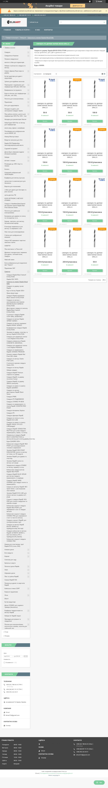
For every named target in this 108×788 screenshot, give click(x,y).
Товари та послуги (12, 38)
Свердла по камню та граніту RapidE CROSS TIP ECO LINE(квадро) (16, 424)
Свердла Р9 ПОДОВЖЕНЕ (15, 399)
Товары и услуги (22, 30)
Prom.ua (64, 771)
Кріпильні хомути (10, 563)
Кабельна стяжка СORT (12, 588)
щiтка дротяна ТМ (10, 195)
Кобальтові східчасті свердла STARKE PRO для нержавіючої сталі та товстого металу (17, 516)
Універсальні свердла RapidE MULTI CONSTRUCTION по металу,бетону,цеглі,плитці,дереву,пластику (21, 437)
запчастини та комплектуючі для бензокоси (15, 182)
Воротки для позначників (12, 186)
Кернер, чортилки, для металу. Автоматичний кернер (14, 222)
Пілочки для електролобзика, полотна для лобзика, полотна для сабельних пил (16, 626)
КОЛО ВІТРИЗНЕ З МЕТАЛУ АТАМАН (14, 199)
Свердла (23, 38)
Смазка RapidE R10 (11, 580)
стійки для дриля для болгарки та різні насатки (15, 191)
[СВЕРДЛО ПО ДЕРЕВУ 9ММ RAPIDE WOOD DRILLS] (94, 238)
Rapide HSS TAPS (12, 279)
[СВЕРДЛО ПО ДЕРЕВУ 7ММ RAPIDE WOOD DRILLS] (44, 238)
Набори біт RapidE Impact (13, 616)
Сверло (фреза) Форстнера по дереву (14, 72)
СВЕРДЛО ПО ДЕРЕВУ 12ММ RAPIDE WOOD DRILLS (70, 105)
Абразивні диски (10, 573)
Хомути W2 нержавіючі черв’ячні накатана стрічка (15, 241)
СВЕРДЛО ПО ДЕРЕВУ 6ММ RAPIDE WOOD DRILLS (95, 205)
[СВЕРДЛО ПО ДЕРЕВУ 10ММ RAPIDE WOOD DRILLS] (44, 88)
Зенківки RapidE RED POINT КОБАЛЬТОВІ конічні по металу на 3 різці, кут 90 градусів (17, 452)
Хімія (6, 570)
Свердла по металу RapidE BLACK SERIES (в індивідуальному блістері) (15, 526)
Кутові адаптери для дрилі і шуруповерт (13, 77)
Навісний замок (9, 259)
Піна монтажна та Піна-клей (13, 249)
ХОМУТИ (7, 246)
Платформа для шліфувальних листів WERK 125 (15, 132)
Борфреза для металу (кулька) (14, 178)
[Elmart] (14, 22)
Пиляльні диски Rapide (12, 566)
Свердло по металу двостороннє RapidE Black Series (15, 392)
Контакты (48, 30)
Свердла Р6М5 (11, 396)
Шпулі (6, 598)
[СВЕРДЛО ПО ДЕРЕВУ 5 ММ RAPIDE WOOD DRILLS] (69, 188)
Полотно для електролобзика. (14, 99)
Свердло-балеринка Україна (15, 410)
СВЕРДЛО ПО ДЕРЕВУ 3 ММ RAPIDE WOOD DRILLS (69, 155)
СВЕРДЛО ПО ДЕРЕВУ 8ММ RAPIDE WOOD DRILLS (70, 255)
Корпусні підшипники (11, 592)
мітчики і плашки (10, 160)
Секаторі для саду (10, 559)
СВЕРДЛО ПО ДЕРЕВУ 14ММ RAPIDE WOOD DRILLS (95, 105)
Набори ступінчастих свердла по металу (15, 66)
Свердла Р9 (10, 413)
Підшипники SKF (10, 268)
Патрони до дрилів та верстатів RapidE (15, 584)
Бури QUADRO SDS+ (13, 441)
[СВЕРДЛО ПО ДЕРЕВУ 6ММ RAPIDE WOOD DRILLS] (94, 188)
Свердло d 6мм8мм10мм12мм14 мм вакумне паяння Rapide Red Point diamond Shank (15, 205)
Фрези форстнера (12, 293)
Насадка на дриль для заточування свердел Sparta (14, 110)
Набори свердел (12, 370)
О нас (37, 30)
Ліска (6, 595)
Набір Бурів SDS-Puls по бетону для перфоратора (15, 123)
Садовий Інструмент (11, 148)
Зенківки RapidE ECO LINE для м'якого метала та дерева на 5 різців (17, 495)
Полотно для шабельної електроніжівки (12, 212)
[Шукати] (104, 22)
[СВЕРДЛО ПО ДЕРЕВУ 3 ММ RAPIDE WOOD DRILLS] (69, 138)
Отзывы (7, 636)
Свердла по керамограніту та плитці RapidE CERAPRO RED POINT (16, 406)
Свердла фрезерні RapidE (15, 415)
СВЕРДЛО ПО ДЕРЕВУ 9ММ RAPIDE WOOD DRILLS (95, 255)
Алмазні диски (9, 549)
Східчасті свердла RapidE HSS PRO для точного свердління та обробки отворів (17, 501)
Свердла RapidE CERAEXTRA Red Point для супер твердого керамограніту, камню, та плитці (17, 430)
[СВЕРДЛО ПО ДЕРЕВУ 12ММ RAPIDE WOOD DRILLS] (69, 88)
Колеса (7, 169)
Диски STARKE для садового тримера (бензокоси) (14, 606)
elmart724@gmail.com (13, 715)
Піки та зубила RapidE (12, 576)
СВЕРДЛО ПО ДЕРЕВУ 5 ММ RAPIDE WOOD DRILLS (69, 205)
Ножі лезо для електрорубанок (14, 232)
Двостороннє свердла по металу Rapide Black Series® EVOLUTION (17, 310)
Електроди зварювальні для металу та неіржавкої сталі (14, 227)
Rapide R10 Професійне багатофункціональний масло (14, 144)
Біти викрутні (9, 553)
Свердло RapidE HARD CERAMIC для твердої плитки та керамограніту (17, 482)
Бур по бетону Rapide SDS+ (15, 290)
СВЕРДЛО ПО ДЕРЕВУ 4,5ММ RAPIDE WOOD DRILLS (95, 155)
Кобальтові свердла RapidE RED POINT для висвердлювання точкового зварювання (17, 446)
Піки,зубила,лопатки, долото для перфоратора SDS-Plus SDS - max (16, 115)
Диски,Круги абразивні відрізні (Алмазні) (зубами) (14, 153)
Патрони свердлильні (11, 59)
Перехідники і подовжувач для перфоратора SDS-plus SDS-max (15, 86)
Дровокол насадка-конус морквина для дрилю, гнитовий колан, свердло (16, 254)
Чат (100, 782)
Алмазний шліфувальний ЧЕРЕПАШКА (13, 173)
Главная (7, 30)
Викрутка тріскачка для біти (13, 140)
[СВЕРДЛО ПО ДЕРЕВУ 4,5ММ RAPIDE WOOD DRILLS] (94, 138)
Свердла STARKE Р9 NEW (15, 401)
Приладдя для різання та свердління (13, 620)
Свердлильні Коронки (11, 55)
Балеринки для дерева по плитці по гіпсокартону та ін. (15, 217)
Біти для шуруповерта (12, 105)
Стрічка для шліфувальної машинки (13, 236)
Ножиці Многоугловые (12, 136)
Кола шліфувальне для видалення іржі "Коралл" (16, 264)
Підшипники (8, 102)
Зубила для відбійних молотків (14, 81)
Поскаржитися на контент (48, 773)
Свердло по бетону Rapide (15, 367)
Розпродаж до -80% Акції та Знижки (13, 165)
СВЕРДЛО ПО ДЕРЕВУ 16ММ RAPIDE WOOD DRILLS (45, 155)
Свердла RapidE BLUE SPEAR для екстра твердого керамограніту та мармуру (16, 476)
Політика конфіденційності (65, 773)
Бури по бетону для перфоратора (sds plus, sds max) (15, 94)
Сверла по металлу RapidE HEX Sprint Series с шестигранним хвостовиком (17, 488)
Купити (45, 121)
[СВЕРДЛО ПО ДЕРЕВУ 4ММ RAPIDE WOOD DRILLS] (44, 188)
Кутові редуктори (10, 602)
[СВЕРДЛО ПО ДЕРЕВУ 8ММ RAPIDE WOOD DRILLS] (69, 238)
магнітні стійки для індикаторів (14, 62)
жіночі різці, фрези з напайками (15, 128)
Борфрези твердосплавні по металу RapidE (14, 611)
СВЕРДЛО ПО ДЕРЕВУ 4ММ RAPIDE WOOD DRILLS (45, 205)
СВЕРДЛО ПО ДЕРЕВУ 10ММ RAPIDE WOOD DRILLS (45, 105)
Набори (7, 157)
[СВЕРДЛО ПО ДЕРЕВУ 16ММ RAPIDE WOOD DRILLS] (44, 138)
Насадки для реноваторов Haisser (15, 119)
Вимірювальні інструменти (13, 90)
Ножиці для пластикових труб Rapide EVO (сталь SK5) (14, 545)
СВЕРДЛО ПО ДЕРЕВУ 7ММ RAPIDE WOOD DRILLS (45, 255)
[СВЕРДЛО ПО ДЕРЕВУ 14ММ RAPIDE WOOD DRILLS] (94, 88)
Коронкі (7, 556)
